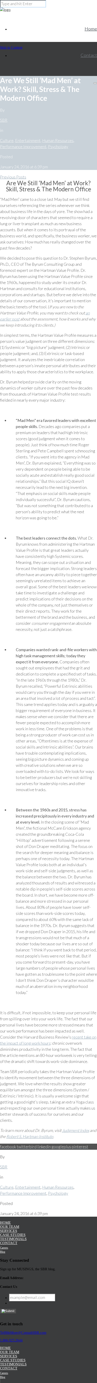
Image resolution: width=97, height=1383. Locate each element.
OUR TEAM (9, 1227)
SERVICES (8, 1231)
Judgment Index (75, 1130)
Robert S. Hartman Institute (29, 1136)
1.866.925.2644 (11, 1340)
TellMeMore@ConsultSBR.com (23, 1333)
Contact (89, 55)
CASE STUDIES (12, 1235)
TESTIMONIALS (13, 1239)
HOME (5, 1223)
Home (91, 28)
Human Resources (58, 140)
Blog (2, 1251)
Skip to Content (11, 47)
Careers (4, 1247)
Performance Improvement (23, 146)
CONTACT (8, 1243)
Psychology (58, 146)
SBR (3, 120)
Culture (7, 140)
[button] (95, 83)
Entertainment (28, 140)
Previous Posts (13, 176)
